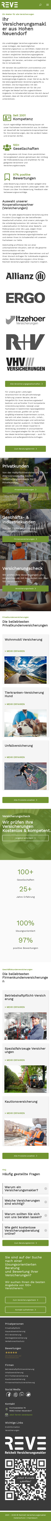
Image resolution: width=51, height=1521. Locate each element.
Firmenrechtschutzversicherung (20, 1382)
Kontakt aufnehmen (24, 1310)
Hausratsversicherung (15, 1331)
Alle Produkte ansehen (24, 800)
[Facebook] (8, 1396)
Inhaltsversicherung (14, 1372)
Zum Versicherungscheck (24, 1300)
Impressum (32, 1518)
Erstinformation (12, 1427)
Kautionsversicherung (15, 1379)
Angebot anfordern (24, 838)
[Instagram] (15, 1396)
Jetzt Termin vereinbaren (20, 1414)
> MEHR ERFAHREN (15, 651)
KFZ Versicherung (13, 1334)
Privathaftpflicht (12, 1328)
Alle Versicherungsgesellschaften (25, 384)
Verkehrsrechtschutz (14, 1341)
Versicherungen (12, 1430)
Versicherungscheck (24, 588)
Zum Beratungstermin (24, 449)
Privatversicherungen (24, 489)
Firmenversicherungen (24, 539)
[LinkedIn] (21, 1396)
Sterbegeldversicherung (16, 1338)
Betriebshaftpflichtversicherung (19, 1369)
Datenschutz (20, 1518)
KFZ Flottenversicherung (16, 1376)
